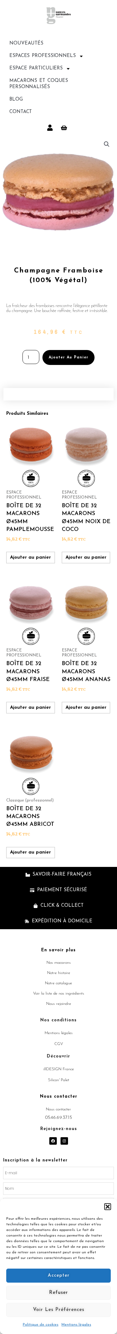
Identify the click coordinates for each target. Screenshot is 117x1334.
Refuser (58, 1292)
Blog (16, 99)
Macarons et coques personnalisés (38, 83)
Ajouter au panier (68, 357)
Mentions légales (76, 1325)
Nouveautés (26, 43)
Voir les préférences (58, 1310)
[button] (108, 1207)
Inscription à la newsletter (35, 1160)
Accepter (59, 1275)
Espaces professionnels (42, 56)
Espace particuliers (36, 68)
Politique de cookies (40, 1325)
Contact (20, 112)
